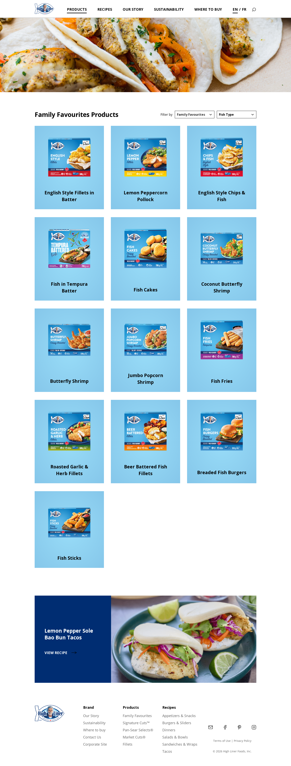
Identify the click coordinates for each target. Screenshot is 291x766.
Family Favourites (137, 715)
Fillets (127, 744)
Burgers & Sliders (176, 722)
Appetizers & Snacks (179, 715)
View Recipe (56, 652)
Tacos (167, 751)
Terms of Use (222, 741)
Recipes (104, 9)
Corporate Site (95, 744)
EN (235, 9)
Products (77, 9)
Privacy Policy (242, 741)
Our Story (133, 9)
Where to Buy (208, 9)
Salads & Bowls (175, 737)
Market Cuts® (134, 737)
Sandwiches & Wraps (179, 744)
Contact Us (92, 737)
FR (244, 9)
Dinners (168, 730)
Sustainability (169, 9)
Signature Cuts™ (136, 722)
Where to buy (94, 730)
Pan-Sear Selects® (138, 730)
